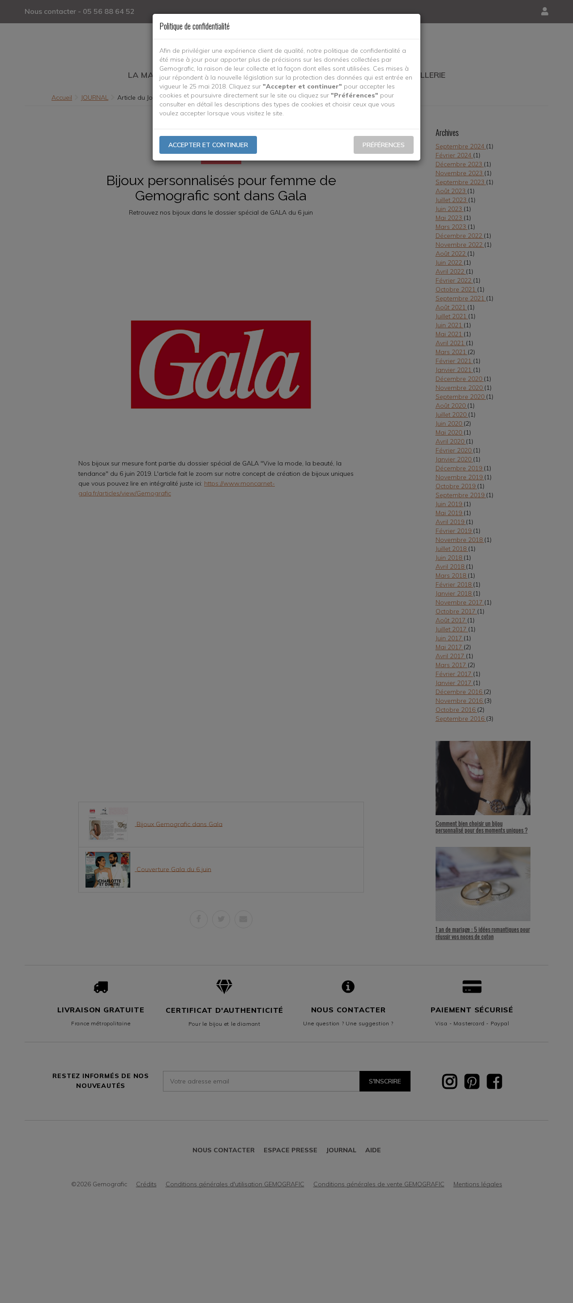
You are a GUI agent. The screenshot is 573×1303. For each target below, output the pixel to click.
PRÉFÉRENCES (384, 145)
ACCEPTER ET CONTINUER (208, 145)
